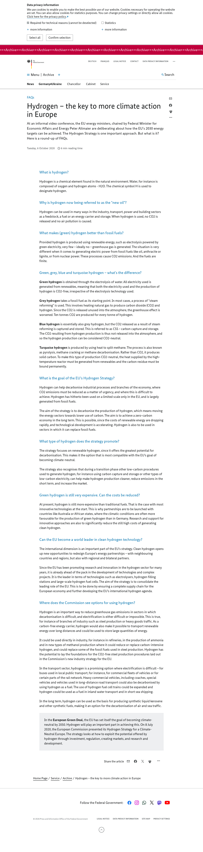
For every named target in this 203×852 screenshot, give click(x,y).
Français (105, 61)
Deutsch (92, 61)
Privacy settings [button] (161, 819)
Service (104, 84)
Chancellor (74, 84)
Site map (146, 819)
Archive (67, 778)
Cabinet (91, 84)
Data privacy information (155, 61)
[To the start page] (35, 64)
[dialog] (101, 22)
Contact (134, 61)
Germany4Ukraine (50, 84)
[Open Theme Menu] (59, 75)
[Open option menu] (170, 118)
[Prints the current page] (170, 111)
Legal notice (119, 61)
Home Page (40, 778)
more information (41, 29)
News (30, 84)
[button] (174, 61)
